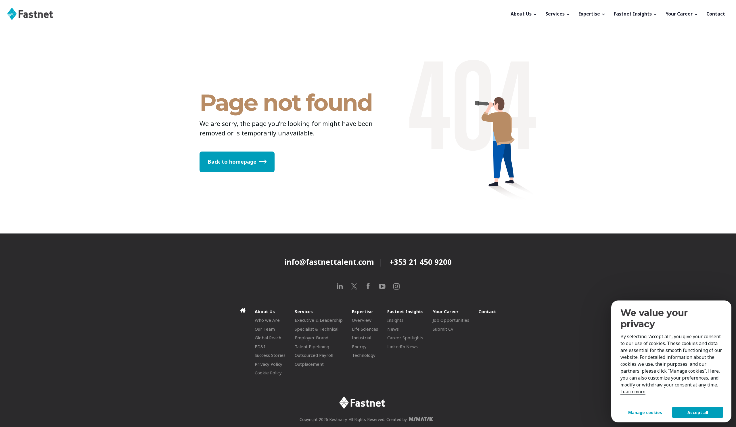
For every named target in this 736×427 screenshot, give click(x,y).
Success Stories (270, 355)
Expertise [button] (589, 14)
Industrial (361, 337)
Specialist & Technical (316, 329)
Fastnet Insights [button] (633, 14)
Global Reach (268, 337)
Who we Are (267, 320)
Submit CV (443, 329)
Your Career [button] (680, 14)
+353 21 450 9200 (421, 262)
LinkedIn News (402, 346)
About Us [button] (522, 14)
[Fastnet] (257, 14)
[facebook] (368, 286)
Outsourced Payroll (314, 355)
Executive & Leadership (319, 320)
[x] (354, 286)
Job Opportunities (451, 320)
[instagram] (396, 286)
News (393, 329)
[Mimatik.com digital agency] (422, 419)
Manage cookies (645, 412)
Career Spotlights (405, 337)
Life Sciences (365, 329)
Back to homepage (232, 161)
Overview (361, 320)
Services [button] (555, 14)
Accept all (697, 412)
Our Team (265, 329)
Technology (363, 355)
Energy (359, 346)
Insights (395, 320)
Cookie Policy (268, 373)
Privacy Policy (268, 364)
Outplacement (309, 364)
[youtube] (382, 286)
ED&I (260, 346)
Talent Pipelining (312, 346)
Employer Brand (311, 337)
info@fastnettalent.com (329, 262)
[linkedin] (340, 286)
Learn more (632, 391)
